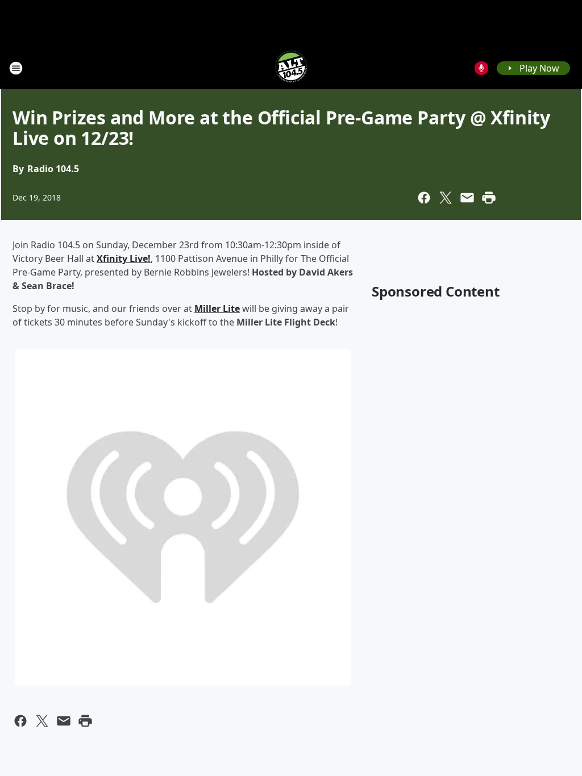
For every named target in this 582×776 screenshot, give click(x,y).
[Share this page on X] (446, 198)
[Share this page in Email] (467, 198)
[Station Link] (291, 67)
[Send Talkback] (481, 68)
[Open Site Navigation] (16, 68)
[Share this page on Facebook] (424, 198)
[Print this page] (489, 198)
